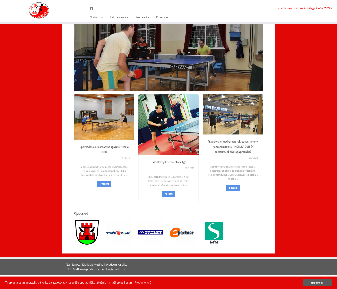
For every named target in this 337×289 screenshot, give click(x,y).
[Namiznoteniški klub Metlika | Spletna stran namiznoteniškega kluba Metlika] (39, 10)
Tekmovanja (118, 17)
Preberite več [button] (142, 282)
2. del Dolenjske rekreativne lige (168, 162)
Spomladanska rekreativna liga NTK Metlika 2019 (104, 149)
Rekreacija (142, 17)
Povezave (162, 17)
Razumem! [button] (317, 282)
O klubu (95, 17)
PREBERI (104, 184)
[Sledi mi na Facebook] (92, 8)
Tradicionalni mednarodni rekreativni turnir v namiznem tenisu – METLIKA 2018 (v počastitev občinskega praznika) (233, 146)
